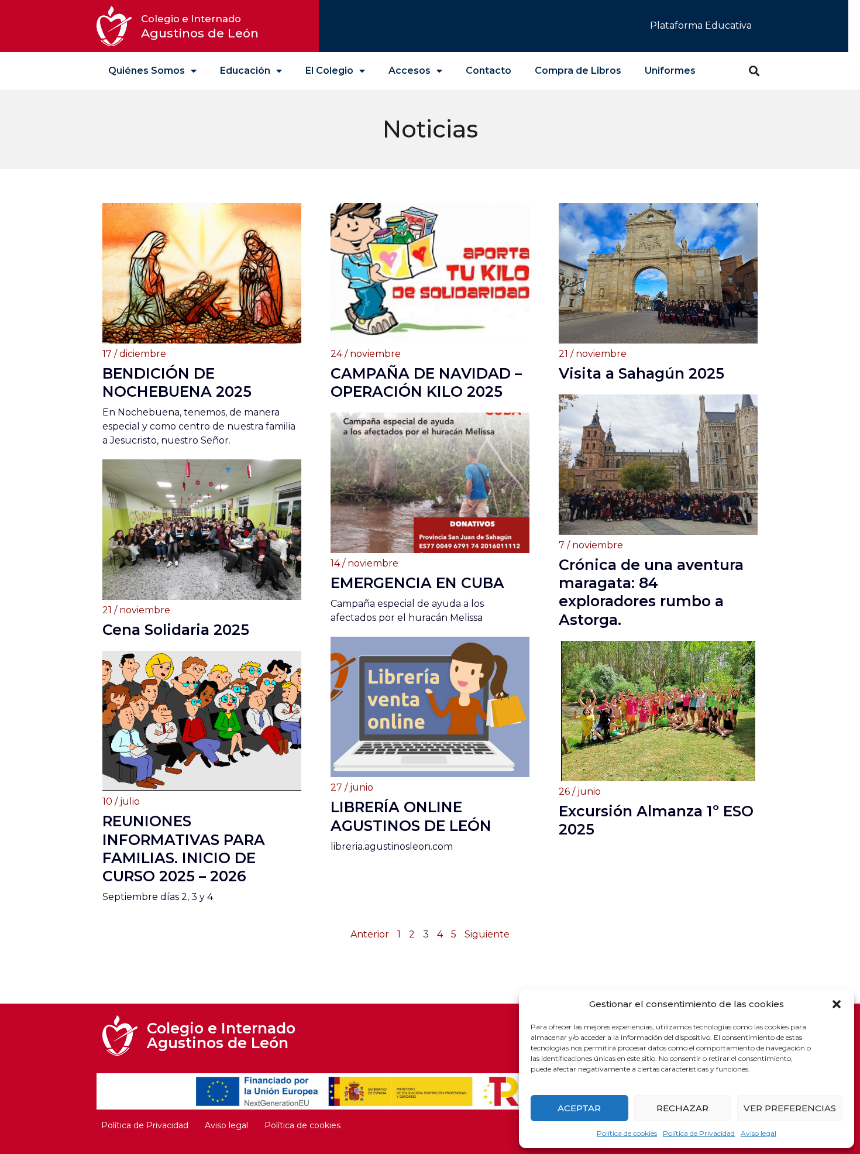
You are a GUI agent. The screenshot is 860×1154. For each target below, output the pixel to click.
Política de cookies (627, 1133)
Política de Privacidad (699, 1133)
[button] (836, 1004)
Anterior (369, 934)
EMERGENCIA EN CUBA (417, 583)
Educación (245, 70)
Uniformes (670, 70)
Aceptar (579, 1108)
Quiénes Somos (146, 70)
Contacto (488, 70)
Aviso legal (758, 1133)
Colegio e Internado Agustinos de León (221, 1035)
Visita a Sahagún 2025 (641, 373)
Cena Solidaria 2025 (175, 629)
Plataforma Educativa (701, 25)
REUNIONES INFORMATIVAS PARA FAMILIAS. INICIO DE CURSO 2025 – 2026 (183, 848)
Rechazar (682, 1108)
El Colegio (329, 70)
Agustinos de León (200, 26)
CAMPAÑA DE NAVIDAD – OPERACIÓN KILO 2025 (426, 382)
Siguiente (487, 934)
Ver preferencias (790, 1108)
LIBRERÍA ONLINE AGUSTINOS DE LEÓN (411, 816)
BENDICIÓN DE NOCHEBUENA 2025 (177, 382)
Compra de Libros (578, 70)
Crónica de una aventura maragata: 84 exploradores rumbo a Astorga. (651, 592)
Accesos (409, 70)
